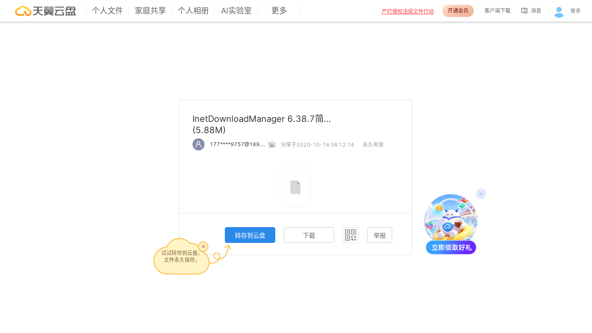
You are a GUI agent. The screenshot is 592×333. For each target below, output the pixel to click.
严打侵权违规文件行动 (408, 11)
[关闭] (203, 246)
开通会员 (458, 10)
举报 (380, 235)
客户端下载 (498, 10)
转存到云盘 (250, 235)
